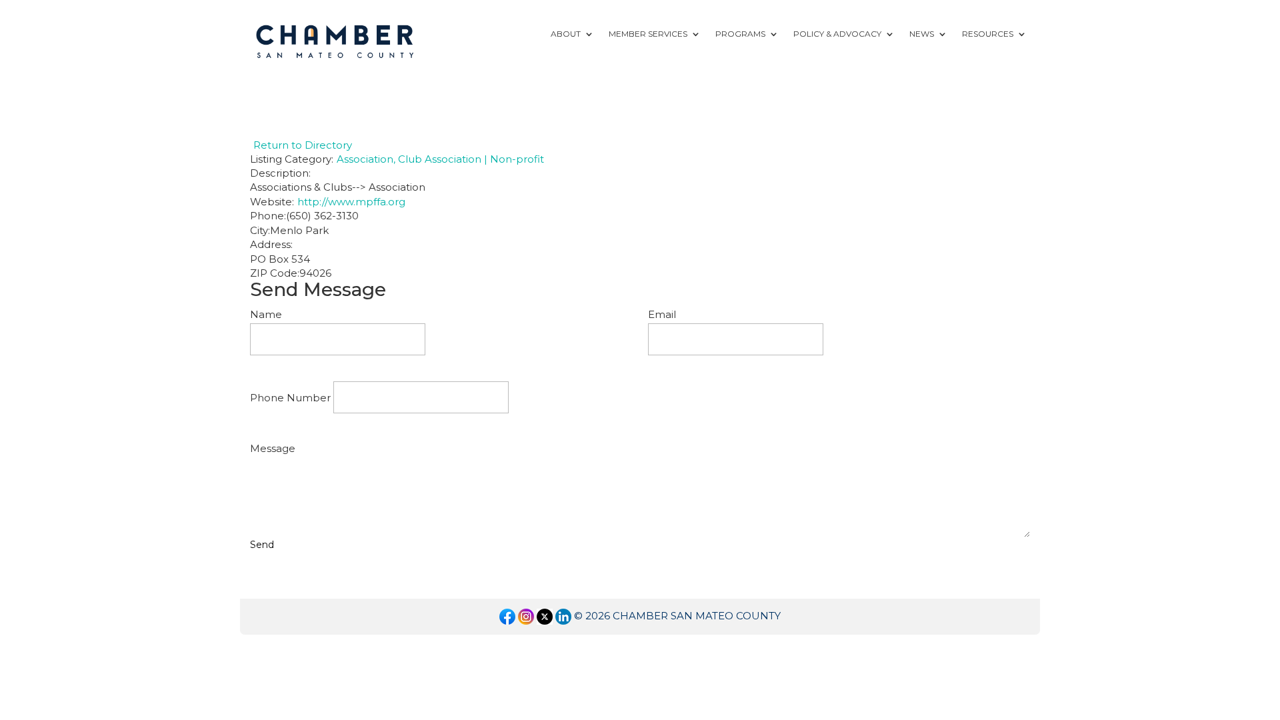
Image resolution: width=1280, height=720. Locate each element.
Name (266, 314)
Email (662, 314)
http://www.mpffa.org (351, 201)
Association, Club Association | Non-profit (440, 159)
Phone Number (290, 397)
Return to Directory (302, 145)
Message (272, 448)
